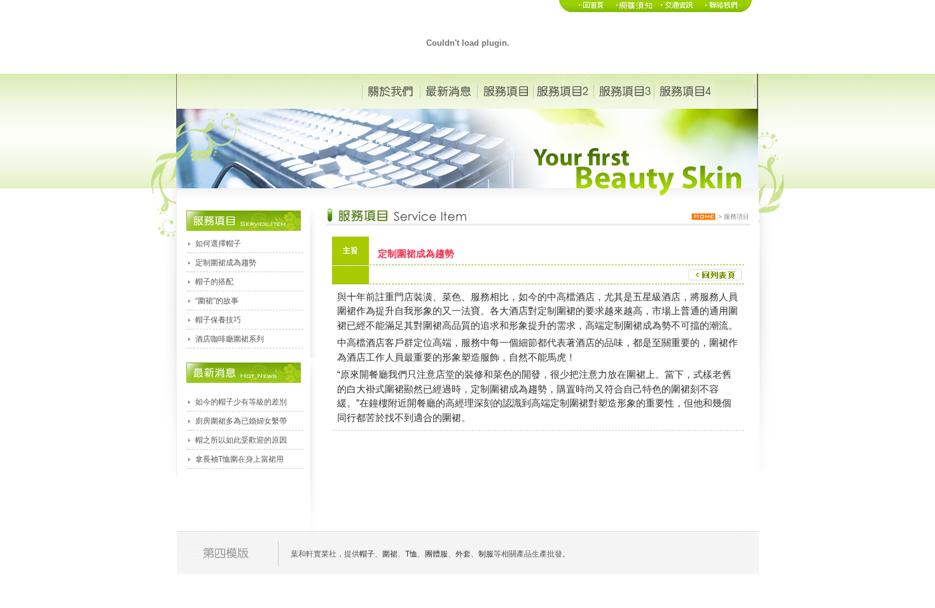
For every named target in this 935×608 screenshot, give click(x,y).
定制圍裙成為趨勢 (225, 262)
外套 (463, 553)
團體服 (436, 553)
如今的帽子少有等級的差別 (241, 401)
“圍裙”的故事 (217, 300)
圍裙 (566, 310)
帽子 (367, 553)
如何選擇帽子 (218, 243)
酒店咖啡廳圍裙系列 (229, 339)
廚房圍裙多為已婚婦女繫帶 (241, 421)
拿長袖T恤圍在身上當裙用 (239, 459)
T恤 (411, 553)
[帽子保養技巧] (632, 9)
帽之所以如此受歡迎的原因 (241, 440)
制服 (486, 553)
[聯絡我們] (725, 9)
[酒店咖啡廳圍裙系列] (677, 9)
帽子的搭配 (214, 281)
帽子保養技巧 (218, 319)
